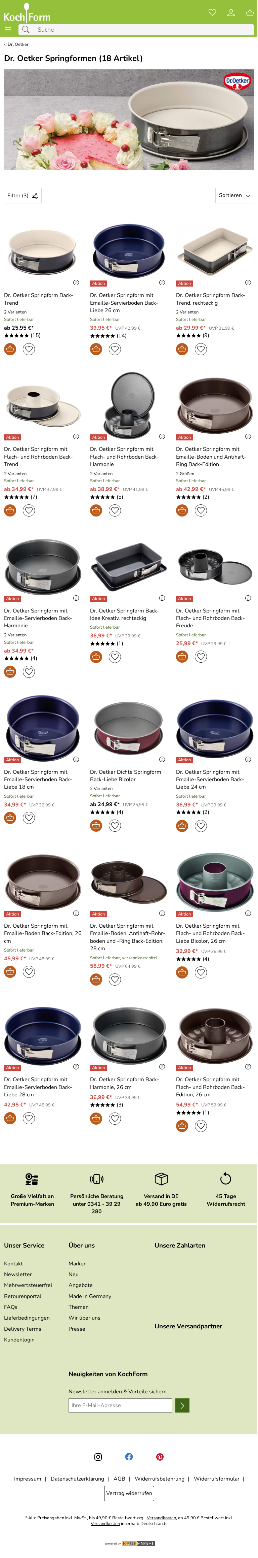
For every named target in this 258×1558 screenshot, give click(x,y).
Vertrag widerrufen (129, 1493)
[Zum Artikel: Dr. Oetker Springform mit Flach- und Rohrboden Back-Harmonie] (129, 405)
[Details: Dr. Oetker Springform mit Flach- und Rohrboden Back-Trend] (13, 437)
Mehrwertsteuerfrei (28, 1285)
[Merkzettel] (212, 13)
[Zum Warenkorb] (250, 13)
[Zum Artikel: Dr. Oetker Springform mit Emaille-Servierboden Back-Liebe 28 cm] (43, 1036)
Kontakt (13, 1263)
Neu (74, 1274)
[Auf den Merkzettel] (29, 349)
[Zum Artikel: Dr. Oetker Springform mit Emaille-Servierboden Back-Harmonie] (43, 567)
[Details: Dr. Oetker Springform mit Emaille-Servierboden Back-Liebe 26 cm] (99, 283)
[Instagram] (98, 1457)
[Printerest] (160, 1457)
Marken (78, 1263)
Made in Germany (90, 1296)
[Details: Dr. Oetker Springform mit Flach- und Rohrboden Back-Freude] (185, 599)
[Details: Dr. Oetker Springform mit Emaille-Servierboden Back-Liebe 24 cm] (185, 760)
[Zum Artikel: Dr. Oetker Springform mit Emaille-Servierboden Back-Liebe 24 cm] (215, 728)
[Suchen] (27, 29)
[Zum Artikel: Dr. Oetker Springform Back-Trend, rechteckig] (215, 252)
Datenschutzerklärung (77, 1479)
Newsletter (18, 1274)
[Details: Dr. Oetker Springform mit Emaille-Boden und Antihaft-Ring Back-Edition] (185, 437)
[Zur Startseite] (27, 13)
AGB (119, 1479)
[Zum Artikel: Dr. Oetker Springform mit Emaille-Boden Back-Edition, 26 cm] (43, 882)
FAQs (10, 1307)
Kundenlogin (19, 1340)
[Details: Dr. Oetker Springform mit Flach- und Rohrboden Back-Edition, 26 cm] (185, 1068)
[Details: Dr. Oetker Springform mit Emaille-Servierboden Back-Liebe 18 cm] (13, 760)
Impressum (27, 1479)
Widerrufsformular (217, 1479)
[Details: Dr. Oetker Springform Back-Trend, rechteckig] (185, 283)
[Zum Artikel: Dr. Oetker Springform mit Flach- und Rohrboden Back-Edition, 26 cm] (215, 1036)
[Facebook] (129, 1457)
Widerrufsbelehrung (159, 1479)
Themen (79, 1307)
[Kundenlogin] (231, 13)
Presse (77, 1329)
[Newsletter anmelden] (182, 1405)
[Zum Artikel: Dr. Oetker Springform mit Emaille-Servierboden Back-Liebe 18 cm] (43, 728)
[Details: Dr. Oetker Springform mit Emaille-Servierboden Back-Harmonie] (13, 599)
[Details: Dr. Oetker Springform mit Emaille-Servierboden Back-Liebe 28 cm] (13, 1068)
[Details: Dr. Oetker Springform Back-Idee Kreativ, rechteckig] (99, 599)
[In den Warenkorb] (10, 349)
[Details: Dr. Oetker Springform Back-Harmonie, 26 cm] (99, 1068)
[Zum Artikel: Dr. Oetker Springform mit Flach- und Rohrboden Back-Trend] (43, 405)
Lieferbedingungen (27, 1318)
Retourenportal (22, 1296)
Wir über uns (84, 1318)
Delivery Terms (22, 1329)
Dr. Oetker (18, 44)
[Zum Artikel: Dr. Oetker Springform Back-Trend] (43, 252)
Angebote (81, 1285)
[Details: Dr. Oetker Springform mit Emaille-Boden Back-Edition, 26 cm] (13, 914)
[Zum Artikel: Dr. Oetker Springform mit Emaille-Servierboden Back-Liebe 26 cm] (129, 252)
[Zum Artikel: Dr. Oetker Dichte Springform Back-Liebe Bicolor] (129, 728)
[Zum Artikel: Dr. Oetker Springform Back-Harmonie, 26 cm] (129, 1036)
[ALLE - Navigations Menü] (7, 30)
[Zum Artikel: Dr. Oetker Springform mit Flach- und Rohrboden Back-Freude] (215, 567)
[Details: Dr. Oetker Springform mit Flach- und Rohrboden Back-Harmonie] (99, 437)
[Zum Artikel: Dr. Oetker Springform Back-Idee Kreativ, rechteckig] (129, 567)
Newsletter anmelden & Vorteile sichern (118, 1391)
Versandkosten (161, 1518)
